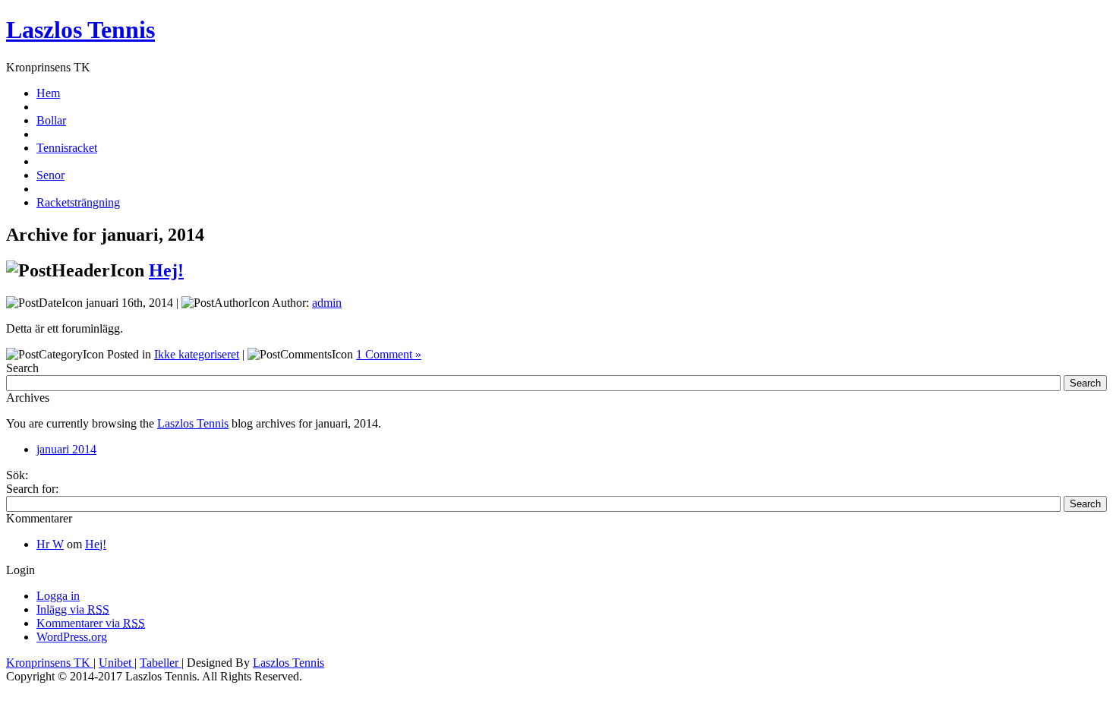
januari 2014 (66, 449)
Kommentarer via (90, 623)
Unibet (116, 662)
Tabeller (160, 662)
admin (327, 302)
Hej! (166, 270)
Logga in (58, 595)
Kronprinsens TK (49, 662)
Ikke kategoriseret (196, 354)
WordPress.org (71, 636)
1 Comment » (388, 354)
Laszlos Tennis (80, 29)
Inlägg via (72, 609)
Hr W (50, 544)
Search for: (32, 488)
